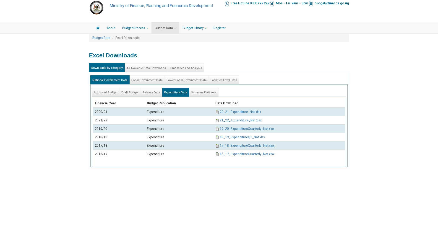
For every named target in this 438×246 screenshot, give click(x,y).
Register (220, 28)
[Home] (96, 7)
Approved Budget (105, 92)
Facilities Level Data (224, 80)
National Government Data (110, 80)
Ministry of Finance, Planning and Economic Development (161, 5)
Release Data (151, 92)
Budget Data (164, 28)
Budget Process (134, 28)
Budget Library (193, 28)
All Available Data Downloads (146, 68)
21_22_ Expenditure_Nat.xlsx (241, 120)
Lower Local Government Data (187, 80)
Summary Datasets (203, 92)
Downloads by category (107, 67)
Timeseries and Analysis (186, 68)
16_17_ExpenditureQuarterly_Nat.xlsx (247, 154)
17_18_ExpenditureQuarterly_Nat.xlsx (247, 145)
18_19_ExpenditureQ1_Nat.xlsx (242, 137)
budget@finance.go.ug (332, 3)
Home (98, 28)
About (111, 28)
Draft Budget (130, 92)
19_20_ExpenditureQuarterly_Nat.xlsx (247, 129)
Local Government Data (147, 80)
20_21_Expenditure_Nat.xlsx (240, 112)
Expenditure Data (175, 92)
